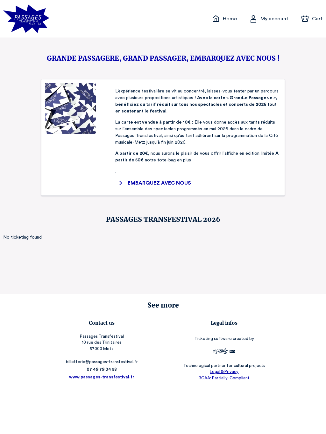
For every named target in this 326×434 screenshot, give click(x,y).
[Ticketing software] (224, 352)
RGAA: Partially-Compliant (224, 378)
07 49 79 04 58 (102, 369)
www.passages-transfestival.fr (101, 377)
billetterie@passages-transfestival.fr (102, 362)
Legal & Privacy (224, 372)
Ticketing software (213, 338)
